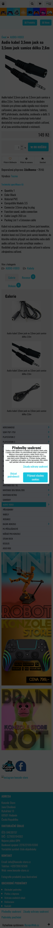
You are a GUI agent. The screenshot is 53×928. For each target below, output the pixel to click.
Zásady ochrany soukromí (35, 466)
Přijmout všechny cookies (35, 477)
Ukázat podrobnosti (13, 475)
